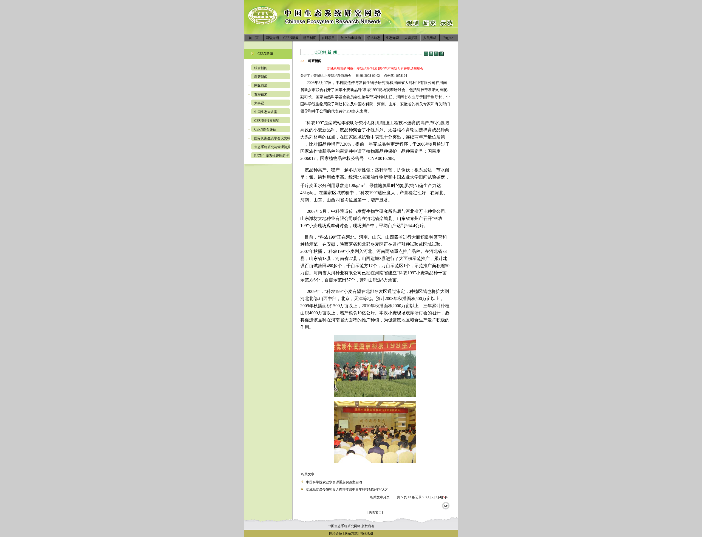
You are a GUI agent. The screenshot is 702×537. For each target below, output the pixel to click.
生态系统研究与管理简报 (272, 147)
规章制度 (309, 38)
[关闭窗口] (375, 512)
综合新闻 (260, 68)
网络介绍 (272, 38)
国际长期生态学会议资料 (272, 138)
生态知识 (392, 38)
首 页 (254, 38)
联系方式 (351, 533)
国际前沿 (260, 85)
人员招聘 (411, 38)
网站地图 (366, 533)
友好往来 (260, 94)
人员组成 (429, 38)
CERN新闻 (291, 38)
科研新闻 (260, 77)
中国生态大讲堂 (265, 112)
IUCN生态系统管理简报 (271, 156)
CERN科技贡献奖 (266, 121)
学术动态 (373, 38)
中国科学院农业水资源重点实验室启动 (334, 482)
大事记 (259, 103)
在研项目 (328, 38)
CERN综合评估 (265, 129)
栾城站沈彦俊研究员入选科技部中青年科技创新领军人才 (347, 489)
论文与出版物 (351, 38)
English (448, 38)
